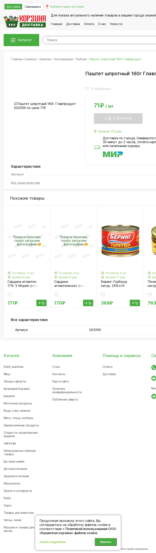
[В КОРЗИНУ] (41, 303)
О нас (102, 24)
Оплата (89, 24)
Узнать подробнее (52, 542)
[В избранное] (10, 294)
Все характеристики (25, 182)
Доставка (73, 24)
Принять (105, 541)
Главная (56, 24)
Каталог (25, 40)
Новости (116, 24)
